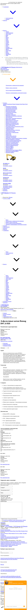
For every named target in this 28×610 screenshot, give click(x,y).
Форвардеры (8, 134)
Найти (14, 310)
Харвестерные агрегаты (11, 135)
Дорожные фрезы (9, 128)
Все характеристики (5, 464)
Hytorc (7, 43)
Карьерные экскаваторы (11, 106)
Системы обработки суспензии (13, 139)
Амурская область (5, 569)
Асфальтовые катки (10, 127)
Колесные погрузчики (11, 110)
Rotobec (7, 52)
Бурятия (9, 576)
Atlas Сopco (8, 34)
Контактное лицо (5, 485)
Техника (5, 102)
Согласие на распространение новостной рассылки (11, 544)
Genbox (7, 42)
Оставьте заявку (4, 2)
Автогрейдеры (9, 117)
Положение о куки (17, 542)
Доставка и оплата (7, 301)
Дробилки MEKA (10, 147)
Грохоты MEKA (9, 148)
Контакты (5, 190)
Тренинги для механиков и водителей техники (16, 92)
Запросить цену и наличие (6, 341)
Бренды (5, 30)
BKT (7, 36)
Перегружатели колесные (11, 121)
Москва (10, 197)
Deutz (7, 38)
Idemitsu (7, 44)
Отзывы (2, 536)
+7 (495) (8, 526)
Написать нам (4, 538)
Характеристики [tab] (6, 344)
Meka (19, 531)
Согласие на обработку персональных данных (14, 543)
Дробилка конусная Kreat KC (12, 144)
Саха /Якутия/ (4, 571)
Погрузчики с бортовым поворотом (14, 118)
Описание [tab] (5, 343)
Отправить (3, 523)
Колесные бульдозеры (10, 111)
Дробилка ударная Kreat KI (12, 143)
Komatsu (7, 47)
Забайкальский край (15, 576)
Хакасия (19, 577)
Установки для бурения (11, 137)
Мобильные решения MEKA (12, 151)
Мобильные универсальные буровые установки (16, 138)
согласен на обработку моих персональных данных (14, 520)
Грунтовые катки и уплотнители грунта (15, 126)
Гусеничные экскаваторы (11, 107)
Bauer (7, 35)
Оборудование (6, 188)
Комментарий (4, 501)
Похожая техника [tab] (7, 345)
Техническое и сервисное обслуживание (15, 85)
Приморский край (13, 569)
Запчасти (5, 189)
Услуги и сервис (6, 198)
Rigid (7, 51)
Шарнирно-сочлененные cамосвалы (14, 115)
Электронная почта (5, 490)
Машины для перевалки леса (12, 123)
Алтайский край (4, 576)
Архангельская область (6, 558)
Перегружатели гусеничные (12, 120)
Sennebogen (8, 54)
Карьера (7, 19)
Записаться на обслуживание (7, 309)
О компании (6, 230)
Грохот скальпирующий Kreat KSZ (13, 140)
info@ (12, 67)
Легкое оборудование (10, 125)
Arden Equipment (9, 32)
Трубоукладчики (9, 113)
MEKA (7, 49)
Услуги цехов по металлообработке (13, 90)
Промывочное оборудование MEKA (14, 150)
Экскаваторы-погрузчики (11, 108)
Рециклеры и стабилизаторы (12, 132)
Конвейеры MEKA (10, 152)
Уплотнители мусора (10, 131)
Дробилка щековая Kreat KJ (12, 145)
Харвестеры (8, 133)
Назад (7, 219)
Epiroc (7, 40)
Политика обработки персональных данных (10, 541)
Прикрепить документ (5, 495)
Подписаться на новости (12, 538)
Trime (7, 55)
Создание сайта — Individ (6, 546)
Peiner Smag (8, 50)
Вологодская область (15, 558)
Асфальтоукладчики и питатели (13, 130)
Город (2, 492)
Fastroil (7, 41)
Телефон (3, 487)
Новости (5, 20)
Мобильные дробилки (11, 119)
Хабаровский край (11, 571)
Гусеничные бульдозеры (11, 112)
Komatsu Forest (9, 48)
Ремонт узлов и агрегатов (11, 87)
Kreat (7, 45)
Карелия (22, 558)
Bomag (7, 37)
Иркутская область (5, 577)
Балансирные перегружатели (12, 124)
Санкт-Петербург (13, 559)
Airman (7, 31)
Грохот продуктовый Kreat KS (12, 141)
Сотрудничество (9, 18)
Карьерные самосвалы (11, 114)
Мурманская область (5, 559)
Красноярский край (13, 577)
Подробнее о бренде (7, 165)
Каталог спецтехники (5, 529)
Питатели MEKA (9, 146)
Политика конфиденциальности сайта (13, 542)
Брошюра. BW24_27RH (6, 338)
